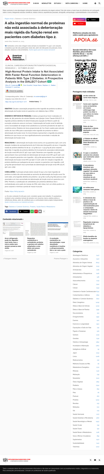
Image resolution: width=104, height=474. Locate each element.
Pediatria (86, 385)
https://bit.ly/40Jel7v (17, 191)
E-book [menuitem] (36, 3)
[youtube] (95, 460)
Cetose (86, 288)
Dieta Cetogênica (86, 302)
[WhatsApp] (32, 211)
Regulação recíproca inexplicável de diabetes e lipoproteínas (91, 225)
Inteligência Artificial (86, 349)
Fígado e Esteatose (86, 331)
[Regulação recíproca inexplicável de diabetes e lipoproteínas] (77, 224)
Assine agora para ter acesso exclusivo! (42, 50)
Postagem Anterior (10, 258)
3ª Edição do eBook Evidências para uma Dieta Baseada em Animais (91, 141)
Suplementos (86, 439)
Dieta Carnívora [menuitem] (72, 3)
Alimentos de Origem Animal (86, 262)
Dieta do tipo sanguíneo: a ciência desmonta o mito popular (90, 129)
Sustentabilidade (86, 443)
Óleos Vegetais (86, 382)
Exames (86, 320)
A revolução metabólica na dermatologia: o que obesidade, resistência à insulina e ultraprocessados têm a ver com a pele (57, 244)
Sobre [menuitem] (85, 3)
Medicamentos (86, 360)
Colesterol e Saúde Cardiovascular (86, 291)
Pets (86, 392)
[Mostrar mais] (44, 211)
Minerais (86, 371)
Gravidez (86, 338)
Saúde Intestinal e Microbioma (86, 418)
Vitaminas (86, 447)
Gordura (86, 335)
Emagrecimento (86, 317)
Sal (86, 410)
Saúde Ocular (86, 425)
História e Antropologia (86, 342)
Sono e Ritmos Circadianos (86, 436)
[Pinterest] (36, 211)
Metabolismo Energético (86, 367)
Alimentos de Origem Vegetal (86, 266)
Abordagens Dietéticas (86, 255)
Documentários (86, 313)
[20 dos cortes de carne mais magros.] (77, 98)
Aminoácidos (86, 270)
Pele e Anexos (86, 389)
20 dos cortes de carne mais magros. (90, 97)
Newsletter (86, 378)
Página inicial (9, 18)
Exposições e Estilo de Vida (86, 327)
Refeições (86, 407)
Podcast (86, 396)
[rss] (99, 460)
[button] (95, 3)
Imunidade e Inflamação (86, 345)
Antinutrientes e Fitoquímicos (86, 273)
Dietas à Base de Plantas (86, 309)
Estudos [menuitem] (57, 3)
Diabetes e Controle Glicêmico (25, 18)
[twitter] (90, 460)
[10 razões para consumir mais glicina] (77, 190)
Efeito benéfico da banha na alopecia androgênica (90, 238)
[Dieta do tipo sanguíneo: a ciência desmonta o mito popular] (77, 128)
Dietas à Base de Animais (86, 306)
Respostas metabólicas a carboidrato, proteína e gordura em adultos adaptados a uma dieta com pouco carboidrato (35, 244)
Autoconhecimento (86, 280)
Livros (86, 356)
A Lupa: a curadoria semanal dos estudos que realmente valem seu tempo (91, 156)
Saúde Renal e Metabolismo (45, 206)
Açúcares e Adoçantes (86, 259)
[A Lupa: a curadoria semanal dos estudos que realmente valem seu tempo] (77, 155)
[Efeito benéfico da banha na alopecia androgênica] (77, 238)
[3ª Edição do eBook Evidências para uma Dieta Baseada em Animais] (77, 141)
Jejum (86, 353)
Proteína (33, 206)
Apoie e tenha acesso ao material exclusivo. (19, 202)
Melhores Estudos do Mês (86, 364)
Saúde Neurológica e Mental (86, 421)
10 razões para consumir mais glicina (91, 188)
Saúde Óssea (86, 428)
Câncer (86, 284)
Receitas (86, 403)
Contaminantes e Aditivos (86, 295)
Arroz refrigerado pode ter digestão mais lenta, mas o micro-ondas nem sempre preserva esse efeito (13, 243)
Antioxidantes (86, 277)
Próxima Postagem (60, 258)
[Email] (40, 211)
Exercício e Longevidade (86, 324)
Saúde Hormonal (86, 414)
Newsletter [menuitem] (46, 3)
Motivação (86, 374)
